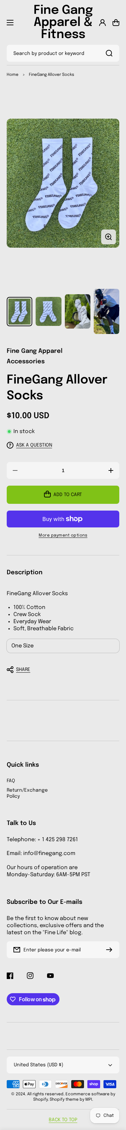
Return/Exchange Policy (27, 793)
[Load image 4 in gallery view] (106, 311)
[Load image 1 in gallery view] (19, 311)
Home (12, 75)
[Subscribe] (110, 949)
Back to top (63, 1120)
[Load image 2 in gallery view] (48, 311)
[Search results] (110, 53)
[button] (60, 669)
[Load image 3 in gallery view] (77, 311)
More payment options (63, 535)
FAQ (11, 780)
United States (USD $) (38, 1065)
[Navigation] (10, 22)
